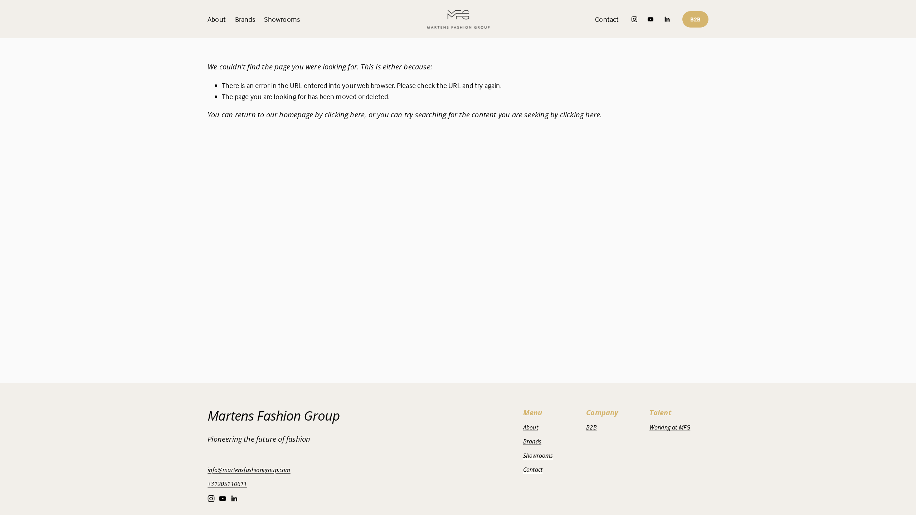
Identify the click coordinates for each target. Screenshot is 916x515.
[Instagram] (634, 19)
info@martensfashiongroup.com (249, 470)
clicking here (345, 114)
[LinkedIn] (667, 19)
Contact (607, 19)
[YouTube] (650, 19)
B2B (695, 19)
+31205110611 (227, 484)
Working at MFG (670, 427)
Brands (532, 441)
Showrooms (282, 19)
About (217, 19)
